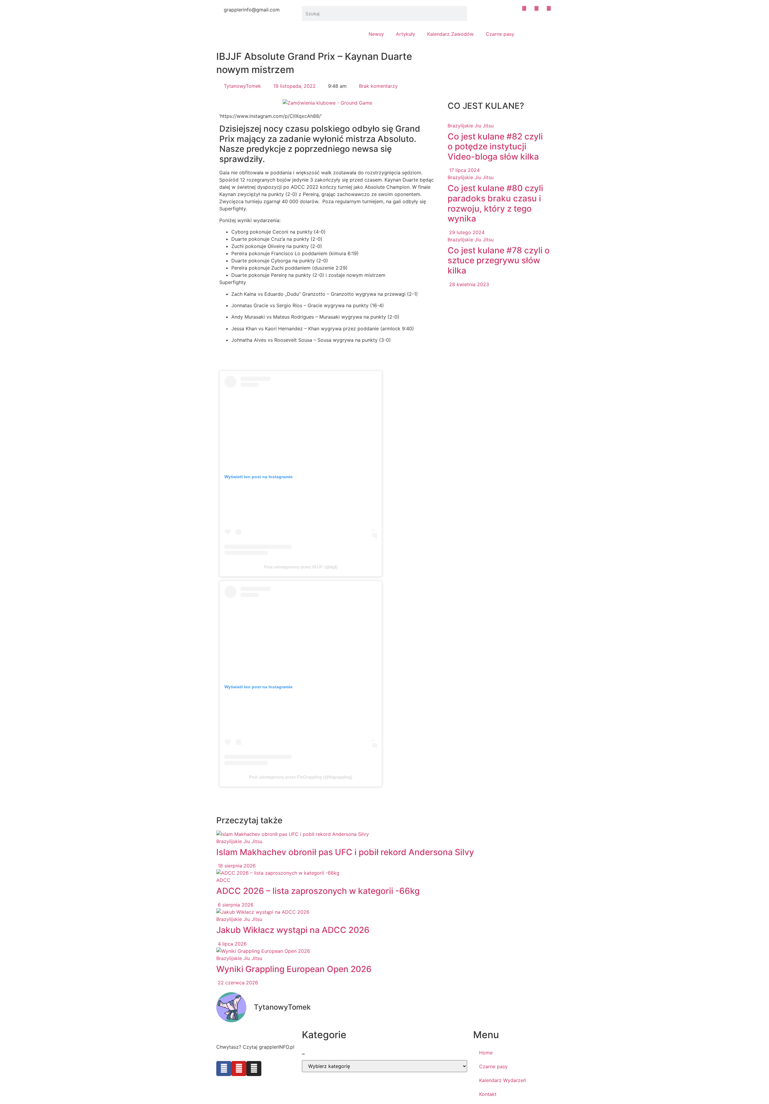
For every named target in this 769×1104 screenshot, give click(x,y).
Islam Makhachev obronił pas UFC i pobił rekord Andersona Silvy (345, 852)
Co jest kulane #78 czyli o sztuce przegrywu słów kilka (499, 260)
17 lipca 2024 (464, 170)
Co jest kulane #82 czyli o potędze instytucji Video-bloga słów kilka (495, 146)
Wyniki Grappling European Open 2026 (294, 969)
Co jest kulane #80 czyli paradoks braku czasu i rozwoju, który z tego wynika (495, 203)
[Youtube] (238, 1068)
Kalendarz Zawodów (450, 34)
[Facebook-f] (223, 1068)
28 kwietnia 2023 (468, 284)
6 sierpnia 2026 (235, 905)
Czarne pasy (500, 34)
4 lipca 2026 (231, 944)
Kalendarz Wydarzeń (502, 1080)
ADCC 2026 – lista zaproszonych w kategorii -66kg (318, 891)
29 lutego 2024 (466, 232)
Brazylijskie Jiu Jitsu (471, 126)
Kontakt (488, 1094)
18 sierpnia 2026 (236, 866)
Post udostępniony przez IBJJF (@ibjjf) (301, 566)
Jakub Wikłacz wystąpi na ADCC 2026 (292, 930)
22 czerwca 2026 (237, 983)
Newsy (376, 34)
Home (486, 1053)
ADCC (223, 880)
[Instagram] (253, 1068)
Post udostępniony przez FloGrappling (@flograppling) (300, 777)
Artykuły (405, 34)
